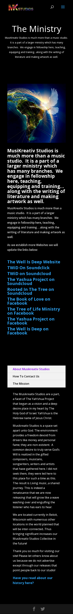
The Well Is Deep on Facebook (28, 331)
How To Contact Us (26, 376)
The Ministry (36, 28)
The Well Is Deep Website (33, 262)
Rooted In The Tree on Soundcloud (30, 291)
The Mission (21, 384)
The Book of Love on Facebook (28, 301)
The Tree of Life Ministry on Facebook (33, 311)
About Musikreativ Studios (31, 369)
